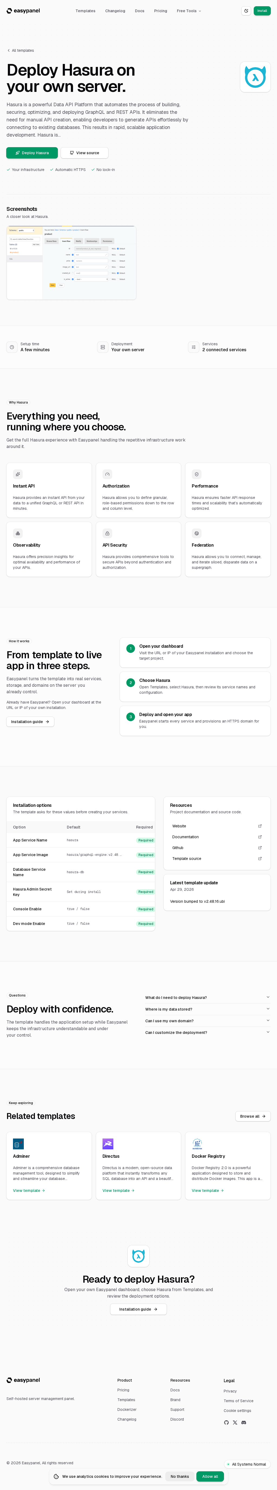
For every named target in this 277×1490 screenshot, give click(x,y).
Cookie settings (237, 1410)
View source (87, 152)
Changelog (115, 10)
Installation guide (27, 721)
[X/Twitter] (235, 1422)
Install (262, 11)
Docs (139, 10)
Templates (85, 10)
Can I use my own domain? (169, 1020)
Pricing (160, 10)
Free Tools (187, 10)
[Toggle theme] (246, 11)
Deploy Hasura (35, 152)
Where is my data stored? (168, 1009)
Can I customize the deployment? (176, 1032)
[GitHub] (226, 1422)
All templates (23, 50)
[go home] (23, 1380)
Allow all (210, 1476)
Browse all (249, 1116)
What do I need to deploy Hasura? (176, 997)
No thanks (180, 1476)
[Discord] (243, 1422)
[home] (23, 11)
